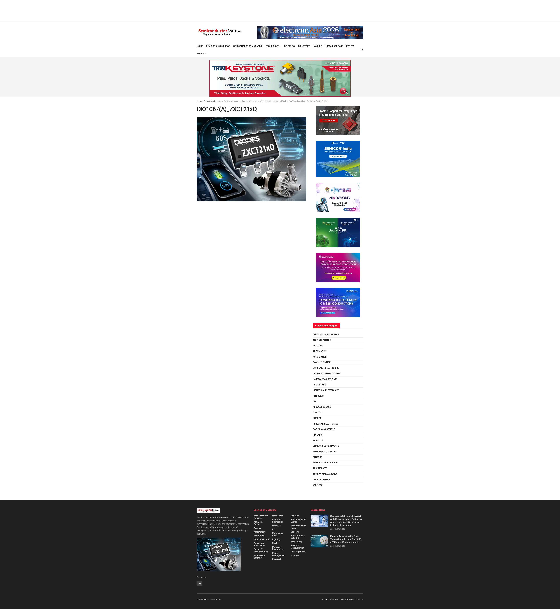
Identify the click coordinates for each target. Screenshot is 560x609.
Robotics (318, 440)
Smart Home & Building (325, 463)
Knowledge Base (334, 46)
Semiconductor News (218, 46)
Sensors (317, 457)
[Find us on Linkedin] (199, 583)
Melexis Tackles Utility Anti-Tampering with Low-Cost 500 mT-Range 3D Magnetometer (345, 539)
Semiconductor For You (212, 599)
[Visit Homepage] (219, 32)
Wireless (318, 485)
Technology (272, 46)
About (324, 599)
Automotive (319, 357)
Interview (289, 46)
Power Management (324, 429)
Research (318, 435)
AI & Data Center (322, 340)
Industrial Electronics (326, 390)
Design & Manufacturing (326, 373)
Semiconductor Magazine (247, 46)
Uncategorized (321, 479)
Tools (200, 53)
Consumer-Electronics (326, 368)
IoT (314, 401)
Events (350, 46)
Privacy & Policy (347, 599)
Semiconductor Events (326, 446)
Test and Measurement (326, 474)
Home (200, 46)
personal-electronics (325, 424)
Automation (320, 351)
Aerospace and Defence (326, 334)
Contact (360, 599)
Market (317, 46)
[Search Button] (362, 49)
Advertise (334, 599)
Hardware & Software (325, 379)
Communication (322, 362)
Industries (304, 46)
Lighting (317, 412)
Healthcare (319, 385)
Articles (318, 346)
